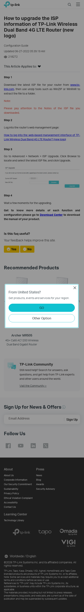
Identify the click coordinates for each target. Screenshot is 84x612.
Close (74, 287)
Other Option (41, 318)
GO (41, 308)
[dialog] (42, 306)
